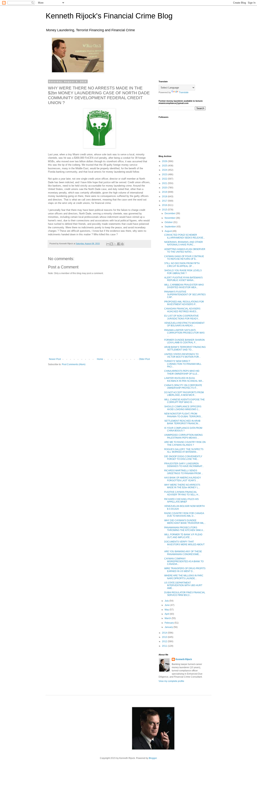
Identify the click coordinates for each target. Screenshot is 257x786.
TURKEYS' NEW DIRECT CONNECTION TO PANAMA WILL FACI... (182, 364)
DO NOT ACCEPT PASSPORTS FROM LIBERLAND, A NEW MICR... (184, 393)
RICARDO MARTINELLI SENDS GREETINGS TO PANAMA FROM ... (183, 471)
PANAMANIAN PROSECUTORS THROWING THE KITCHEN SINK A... (184, 529)
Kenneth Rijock (184, 659)
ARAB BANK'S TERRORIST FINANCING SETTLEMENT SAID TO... (185, 348)
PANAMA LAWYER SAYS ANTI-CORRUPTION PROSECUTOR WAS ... (184, 333)
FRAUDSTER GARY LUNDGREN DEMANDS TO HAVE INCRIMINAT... (184, 465)
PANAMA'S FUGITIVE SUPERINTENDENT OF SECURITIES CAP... (185, 294)
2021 (165, 183)
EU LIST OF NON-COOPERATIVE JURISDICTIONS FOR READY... (181, 317)
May (167, 609)
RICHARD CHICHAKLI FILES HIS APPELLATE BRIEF (181, 500)
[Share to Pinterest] (122, 244)
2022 (165, 178)
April (167, 614)
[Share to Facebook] (119, 244)
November (170, 218)
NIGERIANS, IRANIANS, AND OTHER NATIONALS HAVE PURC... (183, 243)
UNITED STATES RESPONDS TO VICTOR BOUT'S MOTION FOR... (182, 355)
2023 (165, 174)
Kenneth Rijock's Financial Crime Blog (109, 16)
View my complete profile (171, 681)
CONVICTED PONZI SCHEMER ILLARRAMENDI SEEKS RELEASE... (184, 236)
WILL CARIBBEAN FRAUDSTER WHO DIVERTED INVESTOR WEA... (184, 286)
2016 (165, 205)
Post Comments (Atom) (73, 364)
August (168, 231)
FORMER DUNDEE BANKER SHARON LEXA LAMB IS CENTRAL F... (184, 341)
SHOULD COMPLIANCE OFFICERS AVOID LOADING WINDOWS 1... (182, 408)
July (167, 600)
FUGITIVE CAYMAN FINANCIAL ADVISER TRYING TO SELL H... (182, 493)
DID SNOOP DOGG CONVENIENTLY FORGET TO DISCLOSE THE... (183, 457)
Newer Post (55, 359)
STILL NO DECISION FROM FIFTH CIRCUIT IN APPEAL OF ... (182, 264)
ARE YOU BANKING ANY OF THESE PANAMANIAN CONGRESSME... (183, 552)
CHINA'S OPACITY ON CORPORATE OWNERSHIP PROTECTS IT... (183, 386)
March (168, 618)
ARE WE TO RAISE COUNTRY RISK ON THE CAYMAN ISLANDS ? (185, 443)
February (169, 622)
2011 (165, 646)
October (169, 222)
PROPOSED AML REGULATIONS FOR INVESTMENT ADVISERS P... (184, 303)
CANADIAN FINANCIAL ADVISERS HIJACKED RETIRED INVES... (182, 310)
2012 (165, 641)
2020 (165, 187)
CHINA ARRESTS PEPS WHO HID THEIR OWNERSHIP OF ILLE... (181, 372)
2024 (165, 170)
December (170, 213)
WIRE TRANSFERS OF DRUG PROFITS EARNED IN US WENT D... (184, 569)
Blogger (153, 758)
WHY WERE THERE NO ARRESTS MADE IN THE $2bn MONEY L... (182, 486)
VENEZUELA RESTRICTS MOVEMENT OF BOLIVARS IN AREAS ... (184, 324)
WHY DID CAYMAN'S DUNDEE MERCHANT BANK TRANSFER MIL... (185, 521)
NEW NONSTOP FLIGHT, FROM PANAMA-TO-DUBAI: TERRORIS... (183, 415)
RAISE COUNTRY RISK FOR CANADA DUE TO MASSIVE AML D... (184, 514)
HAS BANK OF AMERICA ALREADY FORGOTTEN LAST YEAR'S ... (182, 479)
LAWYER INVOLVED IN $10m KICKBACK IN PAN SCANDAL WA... (184, 379)
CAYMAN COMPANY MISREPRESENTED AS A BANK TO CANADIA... (184, 561)
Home (100, 359)
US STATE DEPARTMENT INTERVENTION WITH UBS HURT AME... (183, 585)
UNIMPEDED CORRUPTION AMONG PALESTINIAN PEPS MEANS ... (183, 436)
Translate (184, 92)
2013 (165, 637)
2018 (165, 196)
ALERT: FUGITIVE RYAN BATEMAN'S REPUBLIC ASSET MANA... (183, 279)
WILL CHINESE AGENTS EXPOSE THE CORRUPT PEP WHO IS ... (184, 401)
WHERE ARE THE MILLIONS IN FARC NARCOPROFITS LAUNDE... (183, 577)
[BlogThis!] (111, 244)
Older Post (144, 359)
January (169, 627)
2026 (165, 161)
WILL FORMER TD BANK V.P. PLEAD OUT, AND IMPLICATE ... (183, 535)
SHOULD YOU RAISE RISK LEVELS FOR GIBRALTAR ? (183, 271)
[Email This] (108, 244)
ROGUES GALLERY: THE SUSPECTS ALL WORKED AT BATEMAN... (183, 450)
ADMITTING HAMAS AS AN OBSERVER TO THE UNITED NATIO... (184, 250)
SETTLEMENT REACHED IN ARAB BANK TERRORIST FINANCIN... (182, 422)
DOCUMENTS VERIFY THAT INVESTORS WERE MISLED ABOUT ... (184, 544)
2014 (165, 632)
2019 (165, 192)
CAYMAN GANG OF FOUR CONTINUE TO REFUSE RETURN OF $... (184, 257)
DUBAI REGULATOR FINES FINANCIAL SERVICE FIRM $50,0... (184, 593)
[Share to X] (115, 244)
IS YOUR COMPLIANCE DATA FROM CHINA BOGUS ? (183, 429)
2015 (165, 209)
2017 (165, 201)
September (170, 226)
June (167, 605)
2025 (165, 165)
